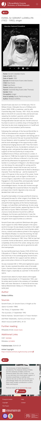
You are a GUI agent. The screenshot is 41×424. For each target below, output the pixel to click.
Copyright (5, 402)
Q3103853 (11, 341)
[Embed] (27, 68)
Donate (22, 391)
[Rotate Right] (9, 29)
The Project (5, 406)
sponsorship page (25, 388)
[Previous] (4, 47)
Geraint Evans (18, 330)
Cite (5, 12)
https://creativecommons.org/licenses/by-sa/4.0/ (17, 352)
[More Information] (23, 68)
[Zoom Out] (7, 29)
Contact (23, 402)
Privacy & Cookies (7, 399)
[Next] (36, 47)
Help (22, 399)
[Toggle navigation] (37, 4)
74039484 (8, 338)
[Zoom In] (4, 29)
